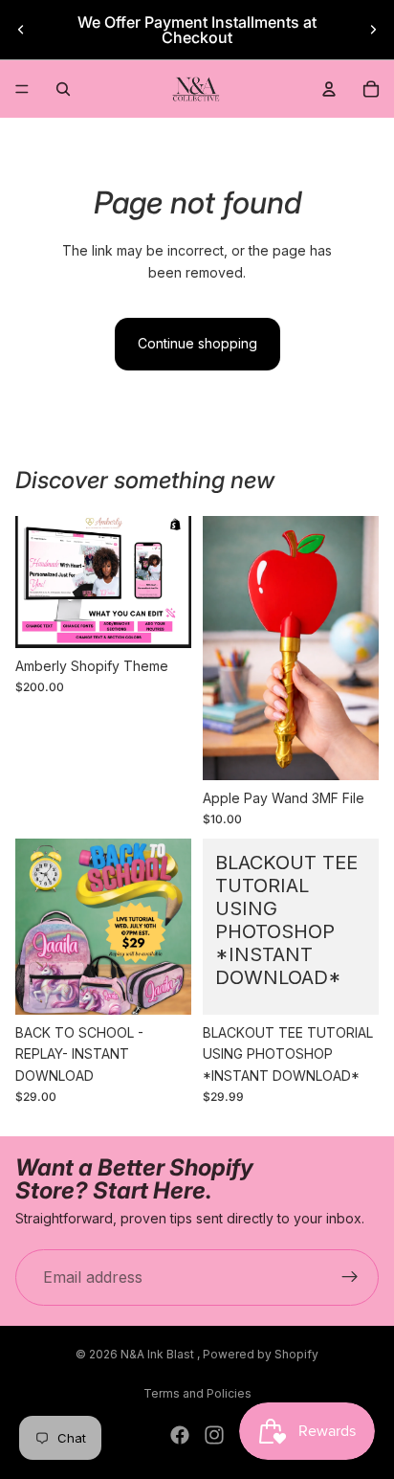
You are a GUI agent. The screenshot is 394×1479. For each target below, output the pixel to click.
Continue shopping (197, 343)
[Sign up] (350, 1278)
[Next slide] (373, 30)
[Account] (329, 89)
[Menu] (22, 89)
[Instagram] (214, 1434)
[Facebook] (179, 1434)
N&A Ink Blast (158, 1354)
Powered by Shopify (260, 1354)
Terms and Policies (197, 1393)
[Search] (63, 89)
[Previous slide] (21, 30)
